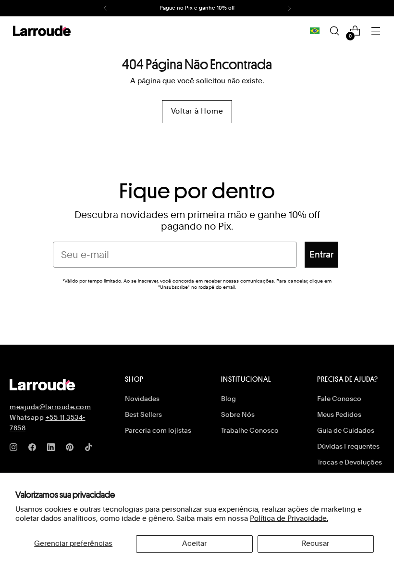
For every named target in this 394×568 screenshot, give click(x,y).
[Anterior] (105, 8)
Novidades (142, 398)
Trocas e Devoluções (349, 462)
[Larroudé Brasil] (42, 31)
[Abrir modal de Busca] (335, 31)
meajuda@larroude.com (50, 407)
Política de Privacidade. (289, 518)
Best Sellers (143, 414)
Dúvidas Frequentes (348, 446)
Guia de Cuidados (345, 430)
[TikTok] (90, 449)
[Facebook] (34, 449)
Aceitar (194, 543)
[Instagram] (15, 449)
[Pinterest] (71, 449)
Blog (228, 398)
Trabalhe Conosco (250, 430)
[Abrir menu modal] (376, 31)
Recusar (315, 543)
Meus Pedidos (339, 414)
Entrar (321, 254)
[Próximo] (289, 8)
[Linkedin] (53, 449)
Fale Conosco (339, 398)
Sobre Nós (238, 414)
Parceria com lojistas (158, 430)
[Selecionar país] (314, 31)
